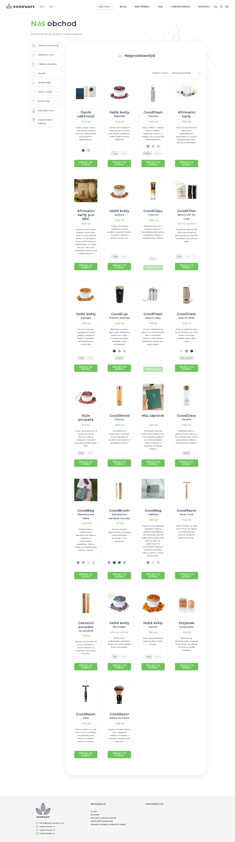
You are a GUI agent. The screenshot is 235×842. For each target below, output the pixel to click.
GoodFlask (153, 114)
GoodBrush (119, 514)
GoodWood (119, 417)
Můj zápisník (153, 416)
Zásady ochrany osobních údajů (108, 824)
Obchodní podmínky (102, 821)
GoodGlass (153, 212)
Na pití (41, 73)
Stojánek (186, 624)
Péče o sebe (45, 91)
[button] (105, 7)
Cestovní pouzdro (86, 626)
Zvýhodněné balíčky (45, 121)
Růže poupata (85, 417)
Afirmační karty (186, 114)
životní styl (44, 101)
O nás (94, 811)
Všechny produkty (48, 45)
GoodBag (86, 514)
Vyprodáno (153, 267)
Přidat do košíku (86, 163)
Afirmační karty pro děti (86, 215)
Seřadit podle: (160, 73)
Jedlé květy (44, 82)
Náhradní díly (45, 110)
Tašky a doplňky (47, 64)
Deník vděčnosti (86, 114)
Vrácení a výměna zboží (103, 818)
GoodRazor (186, 512)
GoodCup (119, 315)
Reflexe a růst (46, 54)
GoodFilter (186, 214)
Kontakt (95, 815)
